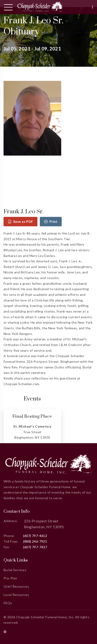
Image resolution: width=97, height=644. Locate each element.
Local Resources (16, 595)
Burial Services (15, 570)
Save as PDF (23, 221)
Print (53, 221)
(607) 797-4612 (35, 536)
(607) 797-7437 (35, 547)
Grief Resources (16, 586)
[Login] (5, 632)
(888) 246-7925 (35, 541)
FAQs (8, 603)
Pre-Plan (10, 578)
